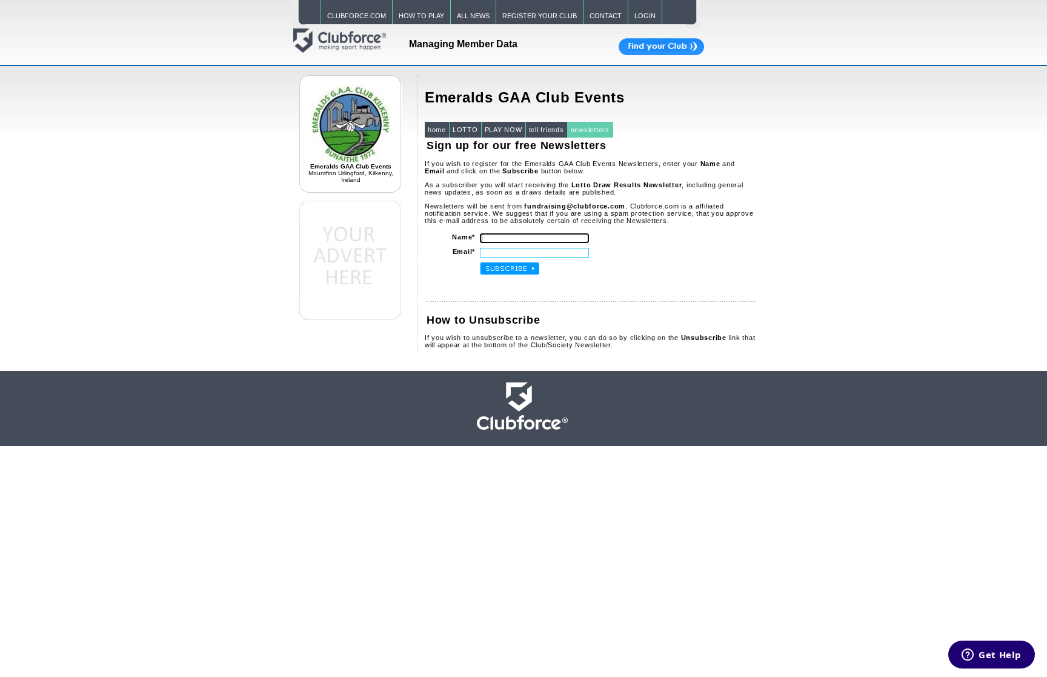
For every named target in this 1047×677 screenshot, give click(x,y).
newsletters (590, 129)
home (437, 129)
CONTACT (606, 15)
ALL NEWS (473, 15)
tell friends (546, 129)
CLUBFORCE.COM (356, 15)
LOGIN (645, 15)
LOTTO (465, 129)
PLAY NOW (503, 129)
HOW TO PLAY (421, 15)
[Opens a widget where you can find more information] (991, 656)
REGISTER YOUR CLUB (539, 15)
